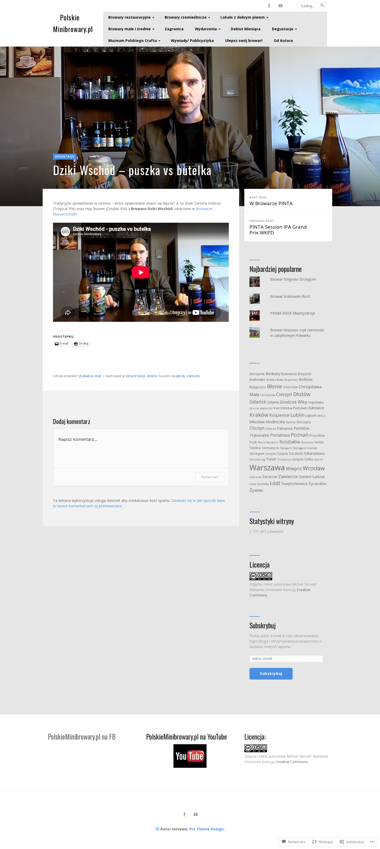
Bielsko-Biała (275, 380)
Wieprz (294, 468)
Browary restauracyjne (129, 17)
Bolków (306, 379)
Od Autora (283, 40)
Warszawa (267, 467)
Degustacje (282, 28)
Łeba (252, 484)
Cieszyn (284, 394)
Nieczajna (304, 422)
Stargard (286, 448)
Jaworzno (266, 408)
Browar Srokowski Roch (290, 296)
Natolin (291, 422)
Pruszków (317, 435)
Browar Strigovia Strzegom (293, 279)
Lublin (179, 376)
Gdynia (273, 402)
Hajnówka (315, 402)
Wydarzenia (206, 28)
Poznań (299, 434)
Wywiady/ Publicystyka (192, 40)
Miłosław (257, 421)
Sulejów (270, 454)
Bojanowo (291, 380)
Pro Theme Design (206, 828)
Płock (261, 442)
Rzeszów (307, 442)
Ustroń (318, 459)
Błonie (274, 386)
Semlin (319, 442)
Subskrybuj (262, 625)
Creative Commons (292, 761)
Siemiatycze (270, 448)
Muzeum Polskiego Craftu (132, 40)
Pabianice (285, 428)
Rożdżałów (289, 442)
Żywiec (256, 490)
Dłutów (301, 394)
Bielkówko (257, 379)
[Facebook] (269, 6)
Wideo (152, 376)
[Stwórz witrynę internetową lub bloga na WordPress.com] (157, 828)
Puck (253, 442)
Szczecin (296, 453)
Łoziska (263, 484)
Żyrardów (317, 483)
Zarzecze (269, 476)
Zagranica (174, 28)
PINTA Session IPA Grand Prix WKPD (278, 227)
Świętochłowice (295, 483)
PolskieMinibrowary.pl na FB (82, 737)
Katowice (316, 407)
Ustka (309, 459)
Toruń (271, 459)
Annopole (257, 373)
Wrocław (314, 468)
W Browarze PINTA (271, 201)
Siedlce (255, 448)
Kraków (258, 414)
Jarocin (254, 408)
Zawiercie (288, 476)
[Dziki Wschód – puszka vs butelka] (190, 126)
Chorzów (290, 387)
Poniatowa (280, 435)
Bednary (273, 373)
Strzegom (256, 453)
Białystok (304, 374)
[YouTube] (280, 6)
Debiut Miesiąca (246, 28)
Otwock (271, 428)
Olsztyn (257, 428)
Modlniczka (275, 421)
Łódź (275, 483)
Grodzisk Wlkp (293, 402)
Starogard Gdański (305, 448)
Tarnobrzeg (257, 459)
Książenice (279, 415)
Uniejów (297, 459)
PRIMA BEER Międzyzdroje (292, 313)
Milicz (321, 416)
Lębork (311, 415)
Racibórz (272, 442)
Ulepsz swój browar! (243, 40)
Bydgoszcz (257, 387)
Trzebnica (284, 459)
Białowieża (289, 374)
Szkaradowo (314, 453)
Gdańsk (257, 401)
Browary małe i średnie (129, 28)
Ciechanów (267, 395)
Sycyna (282, 453)
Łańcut (319, 476)
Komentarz (210, 477)
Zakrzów (255, 477)
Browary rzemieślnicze (186, 17)
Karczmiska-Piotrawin (291, 408)
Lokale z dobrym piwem (243, 17)
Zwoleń (193, 376)
